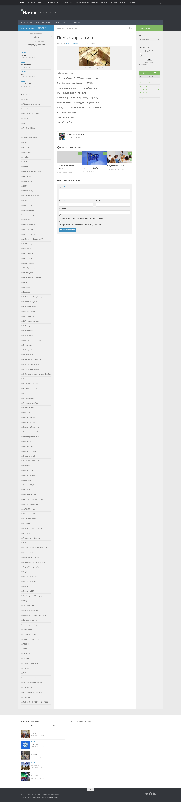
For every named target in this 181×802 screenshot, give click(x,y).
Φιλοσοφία (27, 697)
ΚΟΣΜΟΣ (41, 3)
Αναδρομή (25, 74)
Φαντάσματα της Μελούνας (32, 692)
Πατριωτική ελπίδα (29, 581)
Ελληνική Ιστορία (29, 316)
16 (158, 86)
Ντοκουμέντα (27, 523)
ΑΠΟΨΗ (114, 3)
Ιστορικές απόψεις (29, 442)
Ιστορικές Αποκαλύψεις (31, 437)
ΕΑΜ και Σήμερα (29, 244)
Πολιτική (26, 586)
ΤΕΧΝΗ (26, 649)
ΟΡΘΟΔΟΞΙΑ (28, 552)
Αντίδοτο (26, 157)
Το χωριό (26, 668)
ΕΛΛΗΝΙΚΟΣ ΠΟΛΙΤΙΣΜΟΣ (32, 340)
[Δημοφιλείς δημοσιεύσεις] (54, 725)
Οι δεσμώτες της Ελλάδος (32, 543)
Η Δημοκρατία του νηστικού (32, 360)
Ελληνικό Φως (28, 335)
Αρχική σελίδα (26, 22)
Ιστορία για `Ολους (29, 417)
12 (146, 86)
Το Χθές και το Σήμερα (30, 663)
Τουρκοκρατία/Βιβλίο (30, 678)
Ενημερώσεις (28, 345)
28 (152, 93)
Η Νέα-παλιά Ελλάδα (30, 384)
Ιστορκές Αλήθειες (29, 475)
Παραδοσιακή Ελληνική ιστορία (34, 562)
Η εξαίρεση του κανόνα (116, 166)
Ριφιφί (25, 601)
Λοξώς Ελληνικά (29, 509)
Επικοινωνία (75, 22)
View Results (149, 62)
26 (146, 93)
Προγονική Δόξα (29, 591)
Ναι (142, 54)
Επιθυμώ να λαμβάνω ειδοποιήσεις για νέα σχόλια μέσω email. (81, 218)
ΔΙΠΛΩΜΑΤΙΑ (28, 229)
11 (143, 86)
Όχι (142, 56)
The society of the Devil (30, 138)
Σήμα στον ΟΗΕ (28, 605)
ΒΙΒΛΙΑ (25, 186)
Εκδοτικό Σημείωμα (60, 22)
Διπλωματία (26, 84)
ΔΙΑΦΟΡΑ (26, 220)
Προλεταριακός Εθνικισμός (32, 596)
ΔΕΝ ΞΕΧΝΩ (27, 205)
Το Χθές (24, 55)
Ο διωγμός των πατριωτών (32, 528)
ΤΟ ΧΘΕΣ (132, 3)
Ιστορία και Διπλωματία (31, 427)
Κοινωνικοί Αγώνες (29, 485)
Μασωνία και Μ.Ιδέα (30, 514)
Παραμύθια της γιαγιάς (31, 567)
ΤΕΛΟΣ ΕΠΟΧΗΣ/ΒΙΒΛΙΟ (32, 639)
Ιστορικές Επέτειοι (29, 451)
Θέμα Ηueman (54, 797)
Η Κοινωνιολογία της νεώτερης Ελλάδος (37, 374)
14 (152, 86)
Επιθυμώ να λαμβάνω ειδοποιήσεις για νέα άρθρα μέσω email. (81, 225)
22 (155, 89)
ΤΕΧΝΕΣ (104, 3)
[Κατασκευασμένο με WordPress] (35, 797)
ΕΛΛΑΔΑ (31, 3)
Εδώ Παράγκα (28, 253)
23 (158, 89)
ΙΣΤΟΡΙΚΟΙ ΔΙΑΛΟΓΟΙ (31, 461)
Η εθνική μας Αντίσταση (31, 369)
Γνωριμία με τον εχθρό (31, 196)
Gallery (25, 118)
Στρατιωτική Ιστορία (30, 620)
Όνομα (62, 201)
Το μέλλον (26, 654)
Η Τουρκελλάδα (28, 398)
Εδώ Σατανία (27, 258)
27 (149, 93)
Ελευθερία (26, 287)
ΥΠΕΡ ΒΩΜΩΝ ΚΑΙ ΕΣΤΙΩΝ (33, 683)
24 (140, 93)
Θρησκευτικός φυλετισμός (32, 403)
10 (140, 86)
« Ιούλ (141, 99)
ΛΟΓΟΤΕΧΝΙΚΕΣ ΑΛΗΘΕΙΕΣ (87, 3)
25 (143, 93)
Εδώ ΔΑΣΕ (27, 249)
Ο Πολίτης (26, 533)
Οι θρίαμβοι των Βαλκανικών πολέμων (36, 548)
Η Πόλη (25, 393)
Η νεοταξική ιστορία (30, 388)
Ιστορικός (26, 466)
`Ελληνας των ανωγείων (31, 104)
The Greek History (29, 128)
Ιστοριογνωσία (28, 470)
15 (155, 86)
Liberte (25, 123)
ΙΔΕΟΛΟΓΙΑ (27, 413)
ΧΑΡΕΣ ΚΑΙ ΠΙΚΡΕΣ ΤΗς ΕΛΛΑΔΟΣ (35, 702)
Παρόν (25, 572)
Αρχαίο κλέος (27, 176)
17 (140, 89)
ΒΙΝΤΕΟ (123, 3)
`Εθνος (25, 99)
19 (146, 89)
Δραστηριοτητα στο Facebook (80, 721)
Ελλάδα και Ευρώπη (30, 302)
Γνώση (25, 200)
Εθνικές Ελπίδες (28, 263)
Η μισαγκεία (27, 379)
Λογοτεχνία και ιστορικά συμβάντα (35, 499)
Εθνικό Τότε (27, 282)
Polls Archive (143, 65)
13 (149, 86)
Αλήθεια (26, 147)
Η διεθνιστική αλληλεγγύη (32, 364)
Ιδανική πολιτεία (28, 408)
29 (155, 93)
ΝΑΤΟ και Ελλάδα (29, 519)
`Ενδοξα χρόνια (28, 109)
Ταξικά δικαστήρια (29, 634)
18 (143, 89)
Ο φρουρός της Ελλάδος (31, 538)
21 (152, 89)
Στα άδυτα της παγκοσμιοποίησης (34, 615)
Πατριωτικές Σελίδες (30, 577)
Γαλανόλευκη (28, 191)
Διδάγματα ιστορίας (30, 225)
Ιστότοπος (63, 208)
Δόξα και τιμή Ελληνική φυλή (33, 239)
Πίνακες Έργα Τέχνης (42, 22)
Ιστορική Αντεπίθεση (30, 456)
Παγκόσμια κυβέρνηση (31, 557)
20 (149, 89)
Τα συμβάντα (27, 630)
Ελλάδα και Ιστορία (29, 306)
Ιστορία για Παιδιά (29, 422)
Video (25, 143)
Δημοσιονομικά (28, 210)
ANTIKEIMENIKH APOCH (31, 114)
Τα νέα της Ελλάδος (30, 625)
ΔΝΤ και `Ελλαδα (29, 234)
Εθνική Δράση (28, 273)
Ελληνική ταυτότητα (30, 326)
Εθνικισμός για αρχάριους (32, 278)
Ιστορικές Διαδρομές (30, 446)
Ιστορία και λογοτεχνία (31, 432)
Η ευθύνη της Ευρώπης (91, 168)
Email (98, 201)
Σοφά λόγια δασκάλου (30, 610)
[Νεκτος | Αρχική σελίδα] (29, 12)
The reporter (27, 133)
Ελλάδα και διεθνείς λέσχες (32, 297)
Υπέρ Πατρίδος (28, 687)
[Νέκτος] (42, 28)
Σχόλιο (62, 187)
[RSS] (46, 28)
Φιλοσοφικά (26, 65)
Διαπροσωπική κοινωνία (31, 215)
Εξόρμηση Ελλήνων (30, 350)
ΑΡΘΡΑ (22, 3)
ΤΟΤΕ (25, 673)
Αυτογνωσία (27, 181)
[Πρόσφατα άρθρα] (32, 725)
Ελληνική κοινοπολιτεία (31, 321)
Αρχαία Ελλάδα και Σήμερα (32, 171)
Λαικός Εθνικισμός (29, 495)
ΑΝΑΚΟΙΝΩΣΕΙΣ (29, 152)
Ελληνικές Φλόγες (29, 311)
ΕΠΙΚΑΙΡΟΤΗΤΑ (54, 3)
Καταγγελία (27, 480)
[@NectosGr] (39, 28)
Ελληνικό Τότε (28, 331)
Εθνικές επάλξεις (29, 268)
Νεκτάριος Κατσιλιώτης (75, 43)
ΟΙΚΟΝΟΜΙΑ (68, 3)
